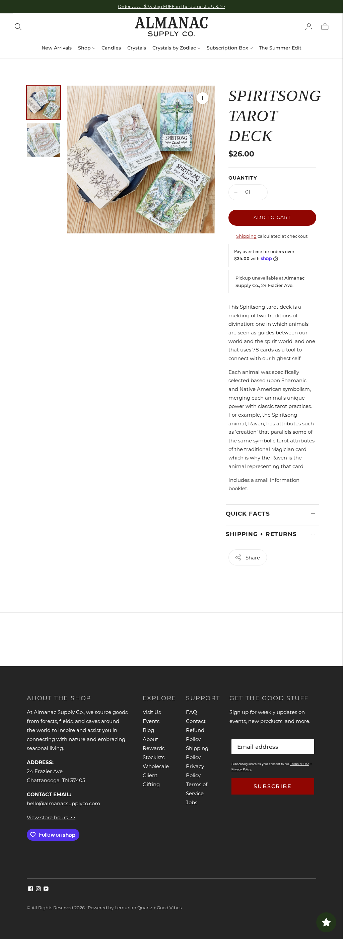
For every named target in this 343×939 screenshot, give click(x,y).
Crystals (136, 48)
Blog (148, 730)
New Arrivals (57, 48)
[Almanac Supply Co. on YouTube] (46, 889)
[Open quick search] (18, 26)
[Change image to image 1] (43, 102)
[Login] (309, 26)
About (150, 739)
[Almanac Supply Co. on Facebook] (30, 889)
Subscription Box (227, 48)
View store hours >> (51, 817)
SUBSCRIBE (273, 786)
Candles (111, 48)
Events (151, 721)
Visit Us (152, 712)
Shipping (246, 236)
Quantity (242, 178)
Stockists (153, 757)
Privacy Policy (241, 769)
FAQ (191, 712)
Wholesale (156, 766)
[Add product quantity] (260, 192)
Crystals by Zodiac (174, 48)
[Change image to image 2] (43, 140)
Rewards (153, 748)
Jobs (191, 802)
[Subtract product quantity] (236, 192)
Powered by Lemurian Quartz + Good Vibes (135, 907)
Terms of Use (299, 764)
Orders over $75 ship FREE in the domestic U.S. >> (171, 6)
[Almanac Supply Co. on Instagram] (38, 889)
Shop (84, 48)
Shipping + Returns (261, 534)
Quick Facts (248, 513)
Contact (196, 721)
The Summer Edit (280, 48)
